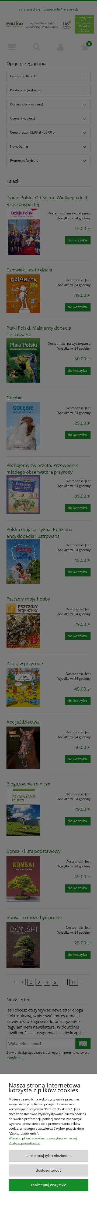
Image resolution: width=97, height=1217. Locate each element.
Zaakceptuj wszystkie (48, 1185)
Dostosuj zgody (48, 1170)
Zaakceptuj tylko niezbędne (49, 1156)
